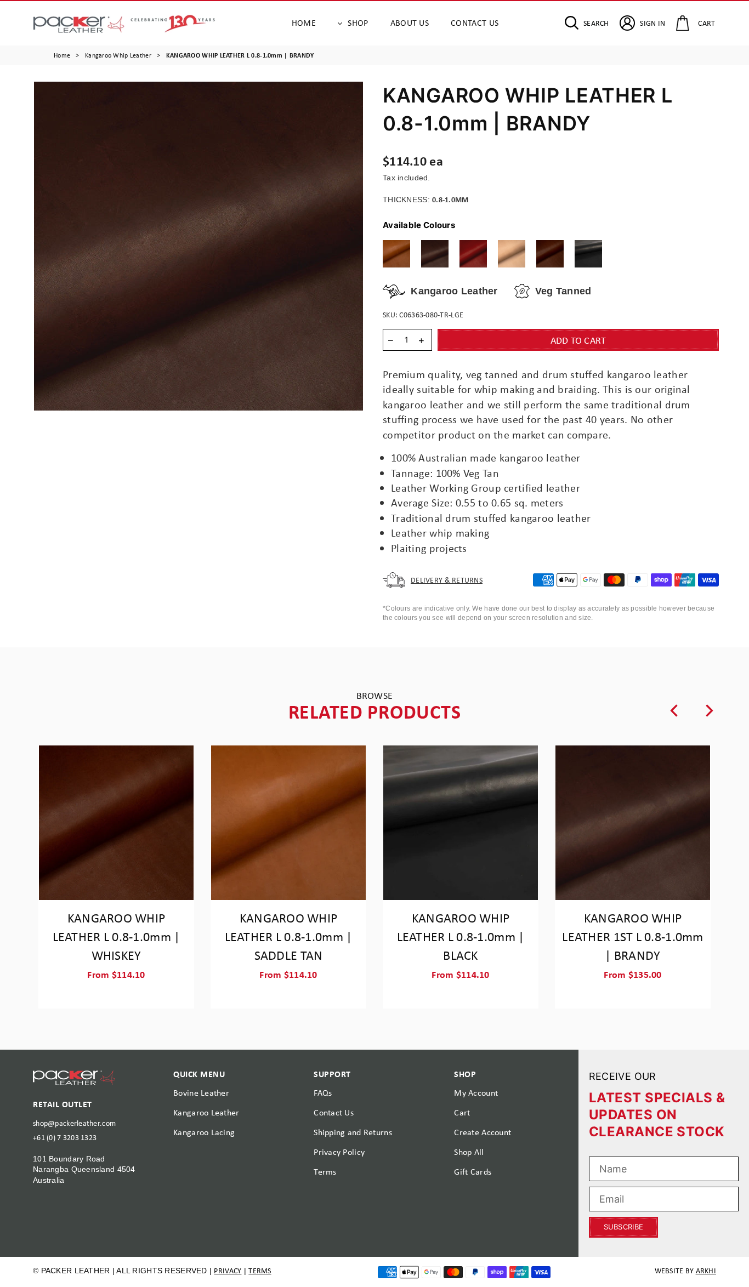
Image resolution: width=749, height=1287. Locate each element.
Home (304, 23)
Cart (462, 1112)
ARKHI (706, 1270)
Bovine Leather (201, 1092)
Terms (325, 1171)
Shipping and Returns (353, 1132)
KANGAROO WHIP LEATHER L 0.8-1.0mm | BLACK (461, 936)
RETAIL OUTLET (62, 1104)
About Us (409, 23)
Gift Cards (472, 1171)
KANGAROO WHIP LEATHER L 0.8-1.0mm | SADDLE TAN (289, 936)
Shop (358, 23)
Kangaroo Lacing (204, 1132)
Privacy (227, 1270)
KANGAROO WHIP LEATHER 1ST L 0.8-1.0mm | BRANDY (632, 936)
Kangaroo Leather (206, 1112)
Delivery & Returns (447, 580)
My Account (476, 1092)
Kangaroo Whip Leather (118, 55)
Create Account (482, 1132)
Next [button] (709, 710)
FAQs (323, 1092)
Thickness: (426, 199)
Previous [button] (673, 710)
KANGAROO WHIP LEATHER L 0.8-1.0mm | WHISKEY (116, 936)
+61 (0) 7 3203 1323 (65, 1137)
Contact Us (474, 23)
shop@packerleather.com (74, 1123)
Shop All (469, 1152)
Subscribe (623, 1226)
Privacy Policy (339, 1152)
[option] (198, 246)
